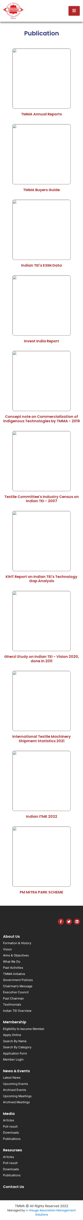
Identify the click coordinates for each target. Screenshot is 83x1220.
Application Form (15, 1053)
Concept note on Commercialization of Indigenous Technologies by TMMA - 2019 (41, 418)
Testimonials (12, 1004)
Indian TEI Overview (17, 1011)
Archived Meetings (16, 1102)
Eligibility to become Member (24, 1029)
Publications (12, 1139)
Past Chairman (13, 998)
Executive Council (16, 992)
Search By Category (17, 1047)
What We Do (11, 961)
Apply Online (12, 1035)
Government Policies (18, 980)
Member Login (13, 1059)
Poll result (10, 1126)
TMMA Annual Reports (41, 114)
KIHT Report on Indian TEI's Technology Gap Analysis (41, 578)
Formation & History (17, 943)
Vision (7, 949)
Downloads (11, 1132)
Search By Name (15, 1041)
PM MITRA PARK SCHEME (41, 892)
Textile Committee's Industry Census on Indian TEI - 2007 (41, 499)
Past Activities (13, 968)
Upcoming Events (15, 1084)
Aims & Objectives (16, 955)
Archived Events (14, 1090)
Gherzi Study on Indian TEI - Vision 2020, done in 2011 (41, 658)
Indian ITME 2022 (41, 816)
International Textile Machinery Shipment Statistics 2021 (41, 738)
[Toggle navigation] (74, 11)
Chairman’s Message (17, 986)
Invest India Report (41, 341)
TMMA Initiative (14, 974)
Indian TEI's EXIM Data (41, 265)
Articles (8, 1120)
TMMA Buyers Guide (41, 190)
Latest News (12, 1077)
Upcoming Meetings (17, 1096)
